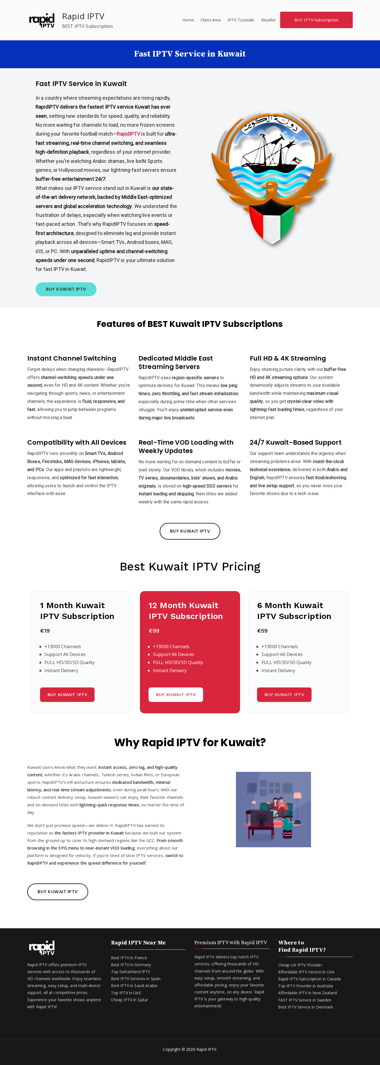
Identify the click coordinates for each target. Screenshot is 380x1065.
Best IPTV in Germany (131, 964)
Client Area (211, 20)
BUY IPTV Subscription (316, 20)
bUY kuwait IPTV (66, 289)
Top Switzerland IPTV (130, 971)
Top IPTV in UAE (126, 992)
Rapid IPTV (83, 16)
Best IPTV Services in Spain (136, 978)
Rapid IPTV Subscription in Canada (309, 978)
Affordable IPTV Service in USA (306, 972)
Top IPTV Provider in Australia (305, 985)
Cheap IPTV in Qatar (129, 999)
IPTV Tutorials (241, 20)
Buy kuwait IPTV (284, 694)
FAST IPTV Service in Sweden (305, 1000)
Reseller (268, 20)
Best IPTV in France (129, 957)
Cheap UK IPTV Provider (300, 965)
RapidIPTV (129, 134)
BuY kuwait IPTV (67, 694)
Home (188, 20)
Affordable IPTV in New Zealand (307, 992)
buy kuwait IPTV (58, 891)
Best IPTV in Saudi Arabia (134, 985)
